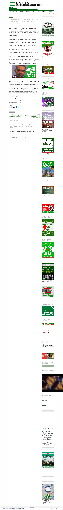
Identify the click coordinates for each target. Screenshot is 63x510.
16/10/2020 (11, 17)
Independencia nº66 (47, 435)
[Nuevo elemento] (49, 14)
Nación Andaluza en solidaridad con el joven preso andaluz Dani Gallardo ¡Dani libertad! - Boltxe (21, 126)
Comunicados (21, 11)
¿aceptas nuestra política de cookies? (20, 508)
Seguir (44, 405)
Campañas (33, 11)
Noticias (39, 11)
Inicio (10, 11)
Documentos (44, 11)
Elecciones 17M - (47, 299)
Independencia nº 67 (47, 431)
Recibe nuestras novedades (47, 395)
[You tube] (53, 14)
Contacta (50, 11)
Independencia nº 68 (47, 427)
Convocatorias (27, 11)
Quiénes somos (15, 11)
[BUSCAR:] (48, 413)
